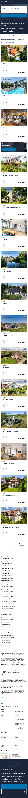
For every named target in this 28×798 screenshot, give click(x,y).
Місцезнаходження (18, 10)
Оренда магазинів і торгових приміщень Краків (9, 626)
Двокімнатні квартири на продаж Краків (8, 635)
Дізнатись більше (8, 149)
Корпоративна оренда (5, 716)
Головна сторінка (4, 706)
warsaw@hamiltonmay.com (17, 756)
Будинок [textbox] (17, 8)
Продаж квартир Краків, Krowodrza (7, 594)
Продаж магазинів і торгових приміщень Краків (9, 643)
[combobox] (7, 8)
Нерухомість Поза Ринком (19, 721)
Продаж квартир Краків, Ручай (6, 603)
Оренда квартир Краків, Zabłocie (7, 578)
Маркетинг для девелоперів (19, 727)
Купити (2, 711)
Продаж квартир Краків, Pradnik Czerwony (8, 601)
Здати (2, 715)
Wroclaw (16, 706)
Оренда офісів (17, 712)
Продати (2, 714)
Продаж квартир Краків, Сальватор (7, 604)
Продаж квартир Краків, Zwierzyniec (7, 609)
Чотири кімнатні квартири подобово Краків (8, 621)
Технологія (3, 736)
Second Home (17, 724)
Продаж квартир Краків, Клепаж (7, 593)
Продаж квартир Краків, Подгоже (7, 598)
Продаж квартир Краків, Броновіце (7, 586)
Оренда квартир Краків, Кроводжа (7, 565)
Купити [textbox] (4, 8)
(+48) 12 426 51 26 (22, 1)
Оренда (2, 712)
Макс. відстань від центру (6, 10)
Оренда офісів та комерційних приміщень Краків (9, 627)
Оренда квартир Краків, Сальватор (7, 575)
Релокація (16, 718)
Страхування (17, 716)
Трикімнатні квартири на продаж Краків (8, 637)
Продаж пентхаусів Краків (5, 640)
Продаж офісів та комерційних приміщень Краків (9, 645)
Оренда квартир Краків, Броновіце (7, 556)
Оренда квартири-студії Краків (6, 614)
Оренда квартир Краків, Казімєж (7, 561)
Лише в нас (3, 734)
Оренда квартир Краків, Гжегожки (7, 560)
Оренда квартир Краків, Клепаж (6, 563)
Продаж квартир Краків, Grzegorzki (7, 589)
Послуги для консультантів (19, 719)
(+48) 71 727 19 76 (22, 2)
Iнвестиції (3, 718)
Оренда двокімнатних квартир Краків (7, 617)
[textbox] (4, 12)
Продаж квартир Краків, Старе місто (7, 596)
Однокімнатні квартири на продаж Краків (8, 633)
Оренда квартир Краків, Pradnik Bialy (7, 570)
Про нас (2, 745)
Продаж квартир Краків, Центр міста (7, 584)
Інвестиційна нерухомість (19, 723)
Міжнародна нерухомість (19, 720)
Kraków (13, 706)
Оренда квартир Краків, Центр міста (7, 554)
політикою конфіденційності (18, 782)
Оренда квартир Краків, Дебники (7, 558)
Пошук (5, 15)
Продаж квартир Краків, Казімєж (7, 591)
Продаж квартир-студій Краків (6, 632)
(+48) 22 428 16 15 (15, 755)
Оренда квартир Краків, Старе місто (7, 566)
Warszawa (9, 706)
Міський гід (17, 737)
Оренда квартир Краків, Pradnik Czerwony (8, 571)
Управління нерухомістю (19, 711)
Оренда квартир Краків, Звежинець (7, 580)
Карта (25, 35)
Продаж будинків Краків (5, 642)
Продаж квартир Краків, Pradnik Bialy (7, 599)
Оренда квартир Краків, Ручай (6, 573)
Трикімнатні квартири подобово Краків (8, 619)
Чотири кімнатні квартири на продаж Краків (9, 638)
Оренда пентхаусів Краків (5, 622)
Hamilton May (4, 4)
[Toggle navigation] (5, 2)
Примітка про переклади (19, 740)
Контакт (16, 745)
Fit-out (16, 714)
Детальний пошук (6, 18)
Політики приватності (18, 738)
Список (17, 35)
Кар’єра (2, 746)
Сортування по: (7, 42)
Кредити (16, 715)
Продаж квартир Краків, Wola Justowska (8, 606)
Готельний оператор (18, 725)
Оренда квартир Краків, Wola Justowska (8, 576)
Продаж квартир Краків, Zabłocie (7, 608)
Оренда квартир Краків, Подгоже (7, 568)
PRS (1, 719)
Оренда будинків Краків (5, 624)
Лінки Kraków (3, 737)
